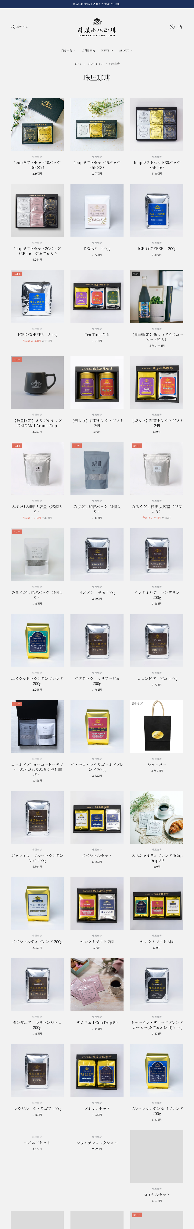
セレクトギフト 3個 (157, 941)
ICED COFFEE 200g (157, 248)
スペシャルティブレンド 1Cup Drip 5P (157, 858)
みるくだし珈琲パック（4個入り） (37, 595)
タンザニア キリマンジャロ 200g (37, 1025)
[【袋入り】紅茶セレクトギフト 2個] (156, 382)
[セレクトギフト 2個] (97, 903)
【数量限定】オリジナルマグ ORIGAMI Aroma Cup (37, 423)
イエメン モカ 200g (97, 592)
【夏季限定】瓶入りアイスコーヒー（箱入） (157, 337)
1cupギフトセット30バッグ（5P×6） (157, 165)
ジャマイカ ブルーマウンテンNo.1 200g (37, 858)
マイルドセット (37, 1194)
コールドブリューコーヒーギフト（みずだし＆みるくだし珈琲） (37, 769)
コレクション (96, 63)
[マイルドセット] (37, 1156)
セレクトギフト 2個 (97, 941)
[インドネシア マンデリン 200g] (156, 554)
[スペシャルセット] (97, 817)
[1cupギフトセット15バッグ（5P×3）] (97, 124)
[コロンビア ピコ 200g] (156, 640)
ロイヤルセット (157, 1194)
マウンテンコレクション (97, 1194)
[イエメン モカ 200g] (97, 554)
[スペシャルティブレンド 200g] (37, 903)
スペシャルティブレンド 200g (37, 941)
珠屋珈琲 (37, 500)
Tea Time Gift (97, 334)
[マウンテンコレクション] (97, 1156)
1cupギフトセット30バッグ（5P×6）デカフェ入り (37, 251)
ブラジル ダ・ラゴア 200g (37, 1108)
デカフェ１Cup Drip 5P (97, 1022)
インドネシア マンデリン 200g (157, 595)
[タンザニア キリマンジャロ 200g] (37, 984)
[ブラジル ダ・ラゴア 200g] (37, 1070)
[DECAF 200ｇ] (97, 210)
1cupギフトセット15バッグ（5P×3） (97, 165)
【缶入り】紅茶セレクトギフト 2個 (97, 423)
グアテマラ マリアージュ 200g (97, 681)
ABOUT (124, 50)
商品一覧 (66, 50)
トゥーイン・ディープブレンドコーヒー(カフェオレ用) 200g (157, 1025)
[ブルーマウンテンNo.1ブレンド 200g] (156, 1070)
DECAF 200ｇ (97, 248)
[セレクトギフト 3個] (156, 903)
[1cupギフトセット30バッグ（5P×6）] (156, 124)
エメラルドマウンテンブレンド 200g (37, 681)
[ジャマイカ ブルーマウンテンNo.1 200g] (37, 817)
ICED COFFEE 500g (37, 334)
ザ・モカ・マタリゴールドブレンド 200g (97, 767)
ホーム (78, 63)
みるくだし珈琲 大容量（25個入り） (157, 509)
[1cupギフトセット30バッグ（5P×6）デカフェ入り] (37, 210)
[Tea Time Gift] (97, 296)
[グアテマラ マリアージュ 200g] (97, 640)
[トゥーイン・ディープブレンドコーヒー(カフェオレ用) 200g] (156, 984)
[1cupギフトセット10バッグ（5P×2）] (37, 124)
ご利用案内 (88, 50)
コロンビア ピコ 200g (157, 678)
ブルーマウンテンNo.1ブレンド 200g (156, 1111)
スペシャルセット (97, 855)
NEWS (105, 50)
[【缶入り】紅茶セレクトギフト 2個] (97, 382)
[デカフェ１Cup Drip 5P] (97, 984)
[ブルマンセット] (97, 1070)
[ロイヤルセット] (156, 1156)
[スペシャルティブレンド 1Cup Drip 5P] (156, 817)
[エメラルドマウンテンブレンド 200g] (37, 640)
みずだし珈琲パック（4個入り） (97, 509)
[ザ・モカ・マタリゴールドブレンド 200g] (97, 726)
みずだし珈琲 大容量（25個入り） (37, 509)
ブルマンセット (97, 1108)
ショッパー (156, 764)
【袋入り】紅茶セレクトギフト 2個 (156, 423)
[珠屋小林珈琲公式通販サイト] (97, 26)
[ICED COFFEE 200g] (156, 210)
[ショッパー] (156, 726)
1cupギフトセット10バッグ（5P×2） (37, 165)
